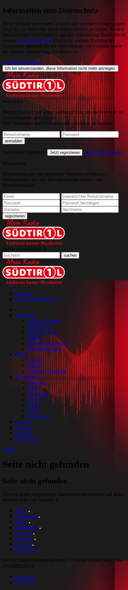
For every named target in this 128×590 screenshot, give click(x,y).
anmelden (24, 293)
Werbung (24, 427)
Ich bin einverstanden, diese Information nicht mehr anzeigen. (60, 68)
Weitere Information (22, 62)
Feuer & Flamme (44, 320)
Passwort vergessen (103, 152)
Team (32, 404)
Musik (21, 354)
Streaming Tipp (42, 332)
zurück (9, 449)
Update (34, 337)
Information (26, 376)
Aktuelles (36, 382)
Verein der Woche (44, 348)
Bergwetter (38, 393)
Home (21, 510)
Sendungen (26, 315)
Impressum (25, 576)
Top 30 (34, 365)
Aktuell (34, 360)
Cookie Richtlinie (35, 40)
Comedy (23, 421)
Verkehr (35, 399)
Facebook (24, 582)
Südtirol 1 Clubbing (46, 371)
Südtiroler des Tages (47, 343)
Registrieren (14, 163)
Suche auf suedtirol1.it (24, 249)
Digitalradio (26, 438)
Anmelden (12, 101)
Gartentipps (38, 326)
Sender (34, 410)
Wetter (33, 388)
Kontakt (23, 432)
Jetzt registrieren (65, 152)
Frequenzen (38, 416)
